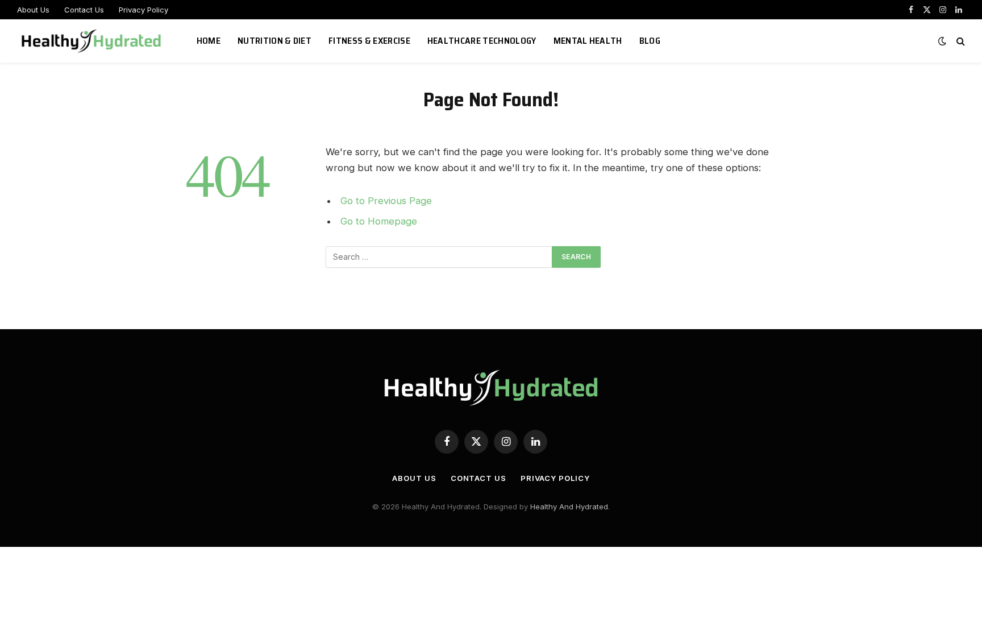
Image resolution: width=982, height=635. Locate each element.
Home (208, 41)
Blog (649, 41)
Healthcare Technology (481, 41)
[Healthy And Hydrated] (92, 41)
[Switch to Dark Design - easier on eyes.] (942, 40)
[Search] (959, 41)
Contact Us (84, 9)
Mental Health (588, 41)
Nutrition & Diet (274, 41)
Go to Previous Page (386, 200)
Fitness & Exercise (369, 41)
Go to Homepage (378, 221)
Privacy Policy (143, 9)
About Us (33, 9)
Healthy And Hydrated (569, 506)
